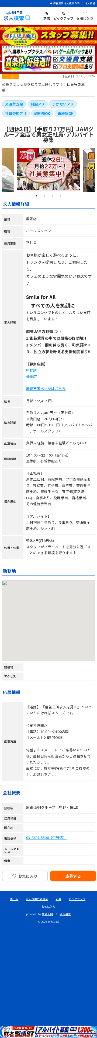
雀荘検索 (65, 914)
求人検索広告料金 (37, 899)
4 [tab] (60, 196)
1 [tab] (36, 196)
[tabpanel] (48, 169)
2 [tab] (44, 196)
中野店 (31, 370)
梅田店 (31, 376)
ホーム (14, 899)
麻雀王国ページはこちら (46, 388)
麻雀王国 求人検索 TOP (66, 3)
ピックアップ (77, 899)
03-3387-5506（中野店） (46, 837)
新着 (58, 899)
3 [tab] (52, 196)
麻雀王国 (47, 914)
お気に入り (48, 906)
